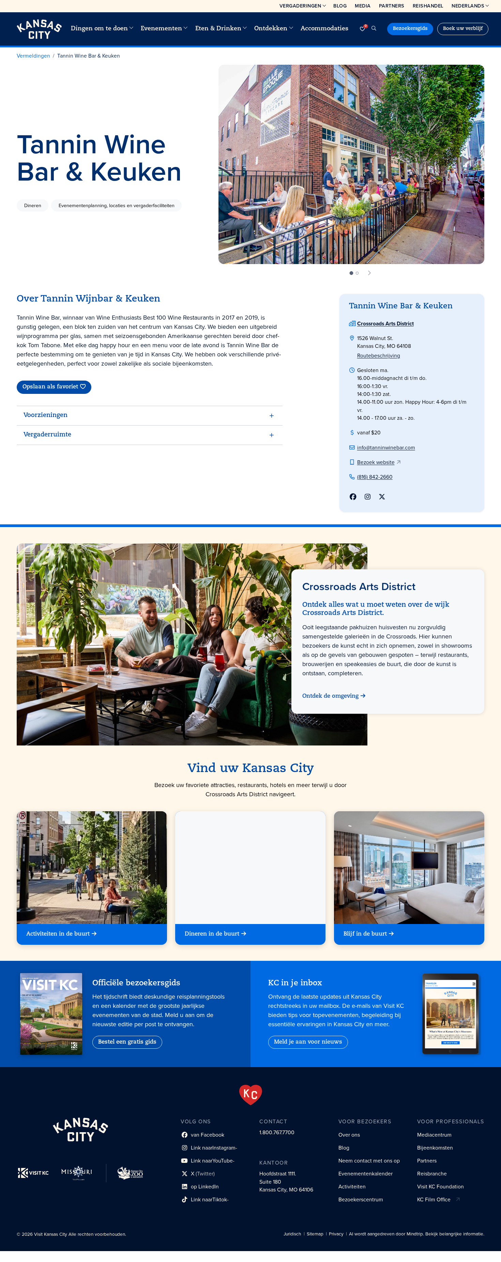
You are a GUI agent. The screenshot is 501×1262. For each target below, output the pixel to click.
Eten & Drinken (218, 29)
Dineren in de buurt (212, 934)
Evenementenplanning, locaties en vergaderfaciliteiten (116, 205)
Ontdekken (270, 29)
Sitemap (315, 1234)
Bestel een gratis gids (127, 1042)
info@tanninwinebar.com (386, 447)
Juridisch (292, 1234)
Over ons (349, 1135)
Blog (340, 6)
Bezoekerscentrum (360, 1199)
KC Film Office (434, 1199)
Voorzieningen (45, 416)
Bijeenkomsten (435, 1148)
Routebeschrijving (378, 355)
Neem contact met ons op (369, 1161)
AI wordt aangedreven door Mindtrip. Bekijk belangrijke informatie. (416, 1234)
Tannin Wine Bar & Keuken (88, 56)
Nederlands (468, 6)
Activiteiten (352, 1186)
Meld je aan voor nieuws (308, 1042)
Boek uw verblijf (463, 28)
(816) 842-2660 (375, 477)
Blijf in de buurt (365, 934)
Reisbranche (432, 1174)
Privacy (336, 1234)
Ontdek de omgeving (330, 696)
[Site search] (374, 29)
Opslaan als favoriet (50, 387)
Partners (392, 6)
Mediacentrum (434, 1135)
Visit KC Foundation (440, 1186)
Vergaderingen (300, 6)
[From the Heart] (250, 1095)
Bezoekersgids (410, 28)
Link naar (208, 1149)
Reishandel (428, 6)
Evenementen (161, 29)
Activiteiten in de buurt (58, 934)
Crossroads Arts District (385, 323)
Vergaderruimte (47, 435)
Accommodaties (324, 29)
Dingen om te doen (99, 29)
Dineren (32, 205)
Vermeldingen (33, 56)
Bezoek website (376, 462)
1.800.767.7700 (276, 1132)
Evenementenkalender (365, 1174)
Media (363, 6)
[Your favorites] (362, 29)
